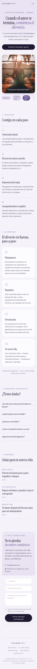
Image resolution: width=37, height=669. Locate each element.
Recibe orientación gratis (18, 47)
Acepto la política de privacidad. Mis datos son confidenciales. (19, 610)
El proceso (24, 648)
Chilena (9, 4)
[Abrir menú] (33, 4)
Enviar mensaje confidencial (19, 618)
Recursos (24, 650)
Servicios (12, 648)
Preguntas (13, 650)
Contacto (18, 653)
